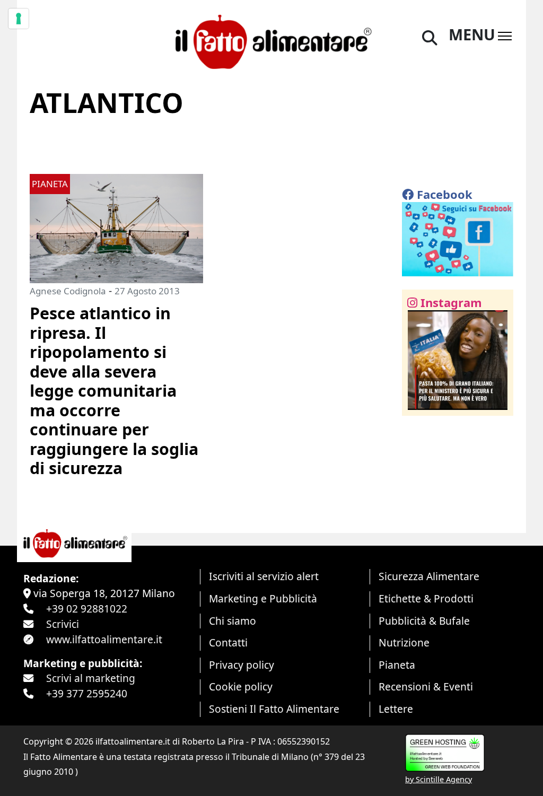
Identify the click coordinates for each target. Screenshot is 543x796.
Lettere (396, 709)
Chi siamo (232, 621)
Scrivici (62, 624)
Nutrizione (404, 642)
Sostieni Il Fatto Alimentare (274, 709)
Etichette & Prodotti (426, 598)
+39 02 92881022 (86, 608)
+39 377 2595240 (86, 693)
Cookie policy (241, 686)
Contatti (228, 642)
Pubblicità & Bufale (424, 621)
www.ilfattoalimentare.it (104, 639)
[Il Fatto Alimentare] (271, 40)
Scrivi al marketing (90, 678)
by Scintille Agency (438, 779)
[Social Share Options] (417, 401)
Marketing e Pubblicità (263, 598)
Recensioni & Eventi (426, 686)
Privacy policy (241, 665)
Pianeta (397, 665)
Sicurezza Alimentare (429, 576)
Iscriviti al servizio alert (264, 576)
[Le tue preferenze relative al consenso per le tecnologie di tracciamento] (18, 18)
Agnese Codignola (68, 291)
